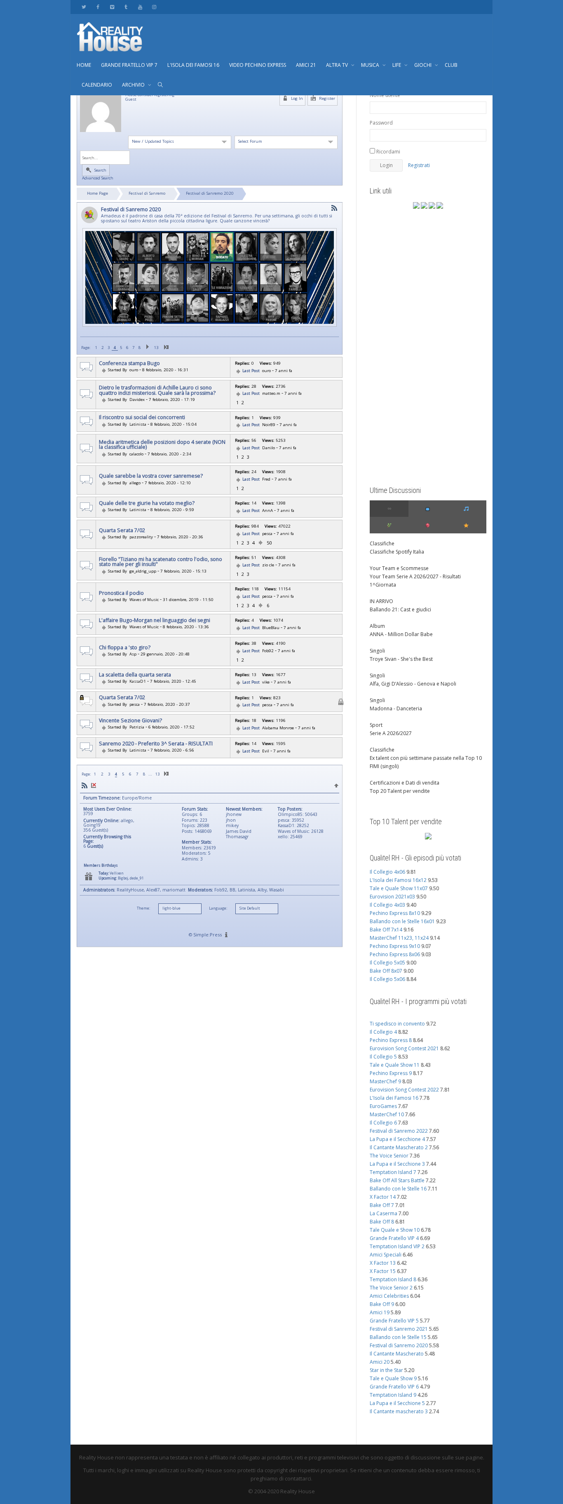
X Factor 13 (383, 1262)
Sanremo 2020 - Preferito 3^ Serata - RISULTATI (156, 743)
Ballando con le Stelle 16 (398, 1188)
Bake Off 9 (382, 1304)
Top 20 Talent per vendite (400, 790)
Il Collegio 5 (383, 1056)
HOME (84, 64)
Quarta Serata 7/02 (122, 530)
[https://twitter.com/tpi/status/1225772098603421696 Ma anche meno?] (127, 571)
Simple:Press (207, 934)
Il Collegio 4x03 (387, 904)
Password (381, 122)
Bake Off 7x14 (386, 929)
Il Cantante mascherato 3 (399, 1411)
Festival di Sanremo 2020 (210, 193)
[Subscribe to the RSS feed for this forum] (334, 208)
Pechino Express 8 (391, 1040)
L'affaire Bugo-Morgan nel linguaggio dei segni (154, 620)
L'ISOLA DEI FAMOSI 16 (193, 64)
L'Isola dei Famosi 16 (394, 1097)
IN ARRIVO (381, 601)
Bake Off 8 (382, 1221)
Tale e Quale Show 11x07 (399, 888)
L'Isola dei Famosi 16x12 (398, 880)
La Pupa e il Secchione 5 (397, 1403)
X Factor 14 (383, 1196)
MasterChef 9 (385, 1081)
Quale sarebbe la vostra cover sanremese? (151, 476)
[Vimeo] (112, 7)
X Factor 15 (383, 1271)
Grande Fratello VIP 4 (394, 1238)
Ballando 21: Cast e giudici (400, 609)
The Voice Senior (389, 1155)
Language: (218, 908)
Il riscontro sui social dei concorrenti (142, 417)
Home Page (97, 193)
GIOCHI (423, 64)
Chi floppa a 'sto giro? (124, 647)
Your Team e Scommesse (399, 568)
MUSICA (370, 64)
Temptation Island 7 (393, 1172)
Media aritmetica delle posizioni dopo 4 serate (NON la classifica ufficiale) (162, 445)
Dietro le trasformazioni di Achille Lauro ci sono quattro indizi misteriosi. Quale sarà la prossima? (157, 390)
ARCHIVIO (134, 84)
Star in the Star (386, 1370)
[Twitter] (84, 7)
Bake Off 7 (382, 1205)
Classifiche (382, 543)
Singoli (377, 650)
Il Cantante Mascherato (397, 1353)
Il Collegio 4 (383, 1031)
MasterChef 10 (387, 1114)
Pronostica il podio (121, 593)
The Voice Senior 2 (391, 1287)
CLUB (451, 64)
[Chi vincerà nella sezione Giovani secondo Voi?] (127, 727)
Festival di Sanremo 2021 (399, 1328)
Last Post (251, 370)
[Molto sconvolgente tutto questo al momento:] (127, 454)
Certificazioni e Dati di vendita (404, 782)
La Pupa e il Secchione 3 (397, 1163)
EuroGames (383, 1106)
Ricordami (387, 151)
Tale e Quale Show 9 (393, 1378)
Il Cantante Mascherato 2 (399, 1147)
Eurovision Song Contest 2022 (404, 1089)
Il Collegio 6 (383, 1122)
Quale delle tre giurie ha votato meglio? (147, 503)
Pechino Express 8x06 (395, 954)
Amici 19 (379, 1312)
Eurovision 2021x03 (392, 896)
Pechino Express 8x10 (395, 913)
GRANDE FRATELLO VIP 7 (129, 64)
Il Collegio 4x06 (387, 871)
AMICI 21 (306, 64)
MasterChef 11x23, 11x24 (399, 937)
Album (377, 625)
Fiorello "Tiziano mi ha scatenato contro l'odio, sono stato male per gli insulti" (160, 562)
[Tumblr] (126, 7)
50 (269, 543)
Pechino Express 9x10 (395, 946)
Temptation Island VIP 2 (397, 1246)
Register (326, 98)
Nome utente (385, 95)
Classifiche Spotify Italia (397, 551)
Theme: (143, 908)
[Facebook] (98, 7)
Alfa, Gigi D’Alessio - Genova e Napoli (413, 683)
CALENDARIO (97, 84)
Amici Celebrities (389, 1295)
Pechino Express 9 (391, 1073)
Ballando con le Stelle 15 (398, 1337)
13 (156, 347)
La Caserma (383, 1213)
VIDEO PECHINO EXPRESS (257, 64)
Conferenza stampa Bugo (129, 363)
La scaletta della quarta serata (135, 674)
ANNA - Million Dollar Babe (401, 634)
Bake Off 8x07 (386, 970)
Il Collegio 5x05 (387, 962)
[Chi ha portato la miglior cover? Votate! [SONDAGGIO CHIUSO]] (127, 750)
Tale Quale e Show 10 (395, 1229)
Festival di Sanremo (147, 193)
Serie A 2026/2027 (391, 733)
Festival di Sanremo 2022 (399, 1130)
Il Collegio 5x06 (387, 979)
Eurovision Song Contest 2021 (404, 1048)
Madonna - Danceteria (396, 708)
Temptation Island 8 (393, 1279)
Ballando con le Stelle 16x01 (402, 921)
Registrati (419, 165)
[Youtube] (140, 7)
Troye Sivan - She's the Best (401, 658)
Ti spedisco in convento (397, 1023)
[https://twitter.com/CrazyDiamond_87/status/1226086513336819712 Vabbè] (127, 626)
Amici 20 (379, 1361)
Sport (376, 724)
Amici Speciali (385, 1254)
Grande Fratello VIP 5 (394, 1320)
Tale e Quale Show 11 (395, 1064)
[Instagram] (154, 7)
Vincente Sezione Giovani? (130, 720)
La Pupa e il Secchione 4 (397, 1139)
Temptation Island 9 (393, 1394)
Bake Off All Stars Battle (397, 1180)
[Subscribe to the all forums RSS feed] (84, 785)
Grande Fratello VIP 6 (394, 1386)
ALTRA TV (337, 64)
